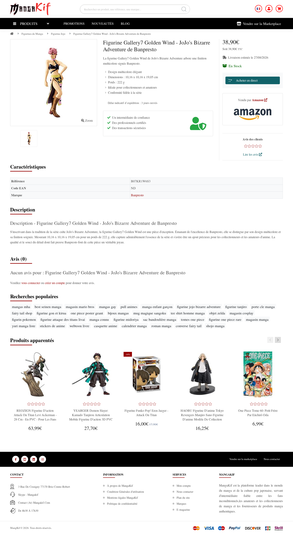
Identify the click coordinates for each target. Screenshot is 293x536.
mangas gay (107, 306)
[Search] (184, 9)
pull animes (129, 306)
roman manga (161, 325)
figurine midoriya (126, 319)
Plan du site (183, 497)
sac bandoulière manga (159, 319)
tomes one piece (192, 319)
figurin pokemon (24, 319)
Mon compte (184, 486)
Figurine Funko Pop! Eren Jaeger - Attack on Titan (146, 412)
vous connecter (31, 283)
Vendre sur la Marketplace (261, 23)
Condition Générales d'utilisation (125, 492)
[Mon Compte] (268, 8)
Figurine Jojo (58, 34)
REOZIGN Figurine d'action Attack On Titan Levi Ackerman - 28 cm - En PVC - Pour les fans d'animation (35, 417)
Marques (181, 503)
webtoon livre (79, 325)
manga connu (99, 319)
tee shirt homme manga (188, 313)
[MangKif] (30, 8)
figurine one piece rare (225, 319)
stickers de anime (52, 325)
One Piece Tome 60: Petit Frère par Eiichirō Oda (258, 412)
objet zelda (217, 313)
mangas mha (21, 306)
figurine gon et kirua (51, 313)
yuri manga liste (23, 325)
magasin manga (257, 319)
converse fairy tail (189, 325)
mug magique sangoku (149, 313)
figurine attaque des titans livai (62, 319)
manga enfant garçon (157, 306)
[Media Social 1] (15, 459)
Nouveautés (103, 23)
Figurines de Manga (32, 34)
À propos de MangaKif (120, 486)
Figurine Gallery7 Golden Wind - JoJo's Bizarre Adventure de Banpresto (112, 34)
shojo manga (215, 325)
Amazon (258, 100)
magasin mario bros (80, 306)
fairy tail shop (22, 313)
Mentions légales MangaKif (122, 497)
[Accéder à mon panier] (279, 8)
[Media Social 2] (24, 459)
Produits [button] (28, 23)
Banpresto (137, 195)
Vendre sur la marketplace (243, 459)
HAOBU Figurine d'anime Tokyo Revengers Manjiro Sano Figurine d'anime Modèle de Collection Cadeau (202, 417)
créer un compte (55, 283)
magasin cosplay (241, 313)
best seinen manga (48, 306)
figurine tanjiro (236, 306)
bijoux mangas (118, 313)
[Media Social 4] (42, 459)
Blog (125, 23)
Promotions (74, 23)
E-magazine (183, 509)
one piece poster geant (87, 313)
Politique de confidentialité (122, 503)
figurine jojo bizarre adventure (199, 306)
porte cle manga (263, 306)
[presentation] (270, 340)
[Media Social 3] (33, 459)
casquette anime (105, 325)
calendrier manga (134, 325)
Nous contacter (272, 459)
